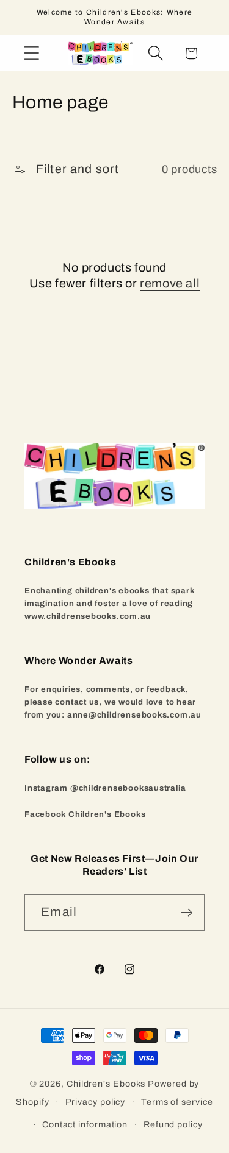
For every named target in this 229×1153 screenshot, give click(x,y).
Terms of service (177, 1102)
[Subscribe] (186, 912)
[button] (31, 53)
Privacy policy (95, 1102)
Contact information (85, 1124)
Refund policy (173, 1124)
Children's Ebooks (106, 1083)
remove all (170, 283)
